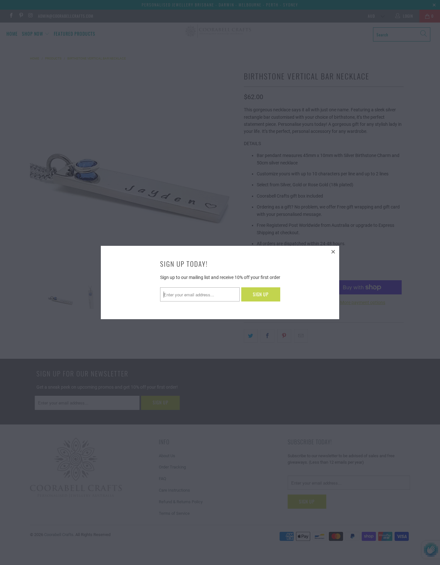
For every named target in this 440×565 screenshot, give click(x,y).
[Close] (333, 251)
